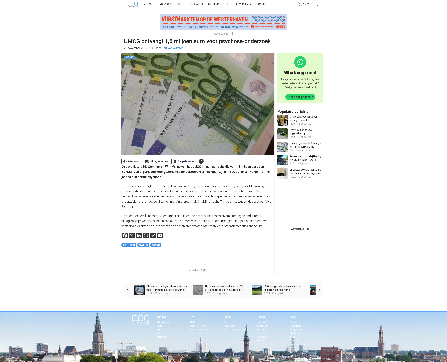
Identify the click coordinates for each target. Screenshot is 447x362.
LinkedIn (261, 336)
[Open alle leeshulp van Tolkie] (201, 161)
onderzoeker (129, 245)
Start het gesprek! (300, 97)
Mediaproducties (219, 4)
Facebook (262, 322)
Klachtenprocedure (300, 333)
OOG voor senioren (200, 329)
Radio (227, 317)
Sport (160, 333)
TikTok (260, 340)
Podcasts (196, 4)
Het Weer (162, 336)
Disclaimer (295, 340)
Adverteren (243, 4)
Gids (192, 322)
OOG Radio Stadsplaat (236, 329)
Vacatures (295, 326)
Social (261, 317)
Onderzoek (165, 4)
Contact (262, 4)
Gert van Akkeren (172, 48)
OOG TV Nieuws (199, 326)
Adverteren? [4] (300, 229)
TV (192, 317)
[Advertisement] (197, 258)
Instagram (262, 326)
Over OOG (296, 317)
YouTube (262, 329)
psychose (143, 245)
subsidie (156, 245)
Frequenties (296, 329)
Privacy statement (300, 344)
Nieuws (148, 4)
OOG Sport (229, 326)
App (159, 326)
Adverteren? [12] (197, 270)
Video (180, 4)
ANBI (292, 336)
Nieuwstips (163, 322)
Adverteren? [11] (223, 33)
